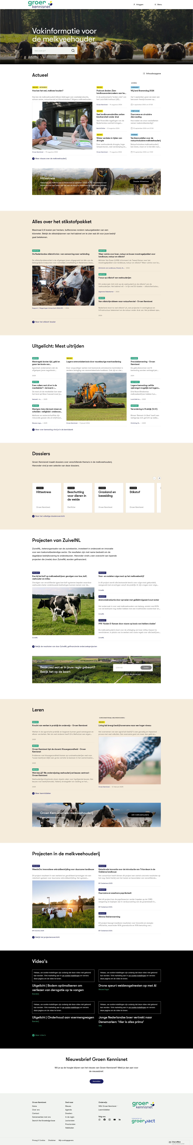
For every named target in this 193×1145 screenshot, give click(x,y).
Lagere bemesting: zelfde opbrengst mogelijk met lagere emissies (144, 388)
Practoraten (70, 1124)
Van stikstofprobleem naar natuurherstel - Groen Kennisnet (125, 301)
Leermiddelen (104, 1110)
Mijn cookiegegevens (66, 1140)
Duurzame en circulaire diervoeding (141, 115)
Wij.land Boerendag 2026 (142, 90)
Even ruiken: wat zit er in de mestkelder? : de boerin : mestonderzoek (44, 388)
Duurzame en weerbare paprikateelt (115, 893)
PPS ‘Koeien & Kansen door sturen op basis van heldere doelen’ (127, 623)
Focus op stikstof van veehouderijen (115, 277)
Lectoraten (69, 1121)
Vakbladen (69, 1128)
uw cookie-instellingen (71, 976)
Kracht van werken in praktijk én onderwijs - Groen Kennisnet (59, 725)
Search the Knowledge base (43, 1121)
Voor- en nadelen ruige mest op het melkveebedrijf (121, 576)
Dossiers (68, 1113)
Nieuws (68, 1106)
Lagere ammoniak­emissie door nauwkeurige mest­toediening (94, 361)
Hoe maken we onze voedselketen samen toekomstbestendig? (144, 122)
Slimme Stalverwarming (109, 916)
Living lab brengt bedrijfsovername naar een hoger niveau (125, 725)
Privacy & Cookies (38, 1140)
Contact (35, 1113)
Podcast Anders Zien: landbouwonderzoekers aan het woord (110, 93)
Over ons (36, 1110)
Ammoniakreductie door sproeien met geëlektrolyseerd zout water (129, 600)
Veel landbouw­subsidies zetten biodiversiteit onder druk (110, 115)
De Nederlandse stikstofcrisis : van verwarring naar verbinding (60, 254)
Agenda (68, 1110)
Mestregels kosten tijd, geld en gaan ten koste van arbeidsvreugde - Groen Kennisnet (46, 365)
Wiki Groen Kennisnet (107, 1106)
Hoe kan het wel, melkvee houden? (47, 90)
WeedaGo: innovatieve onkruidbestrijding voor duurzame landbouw (63, 869)
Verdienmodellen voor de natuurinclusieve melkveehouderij (146, 139)
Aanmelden (96, 1081)
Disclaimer (52, 1140)
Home (34, 1106)
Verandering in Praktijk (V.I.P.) (144, 409)
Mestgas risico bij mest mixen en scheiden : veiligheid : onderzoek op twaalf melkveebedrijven (47, 411)
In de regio (69, 1117)
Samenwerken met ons (41, 1117)
